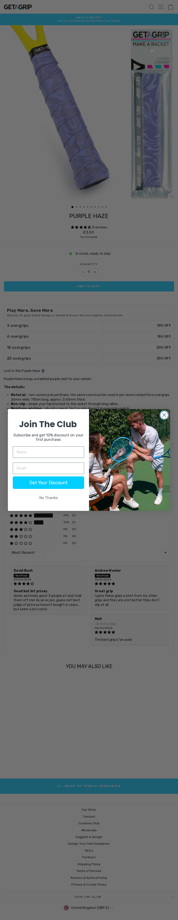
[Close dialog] (164, 415)
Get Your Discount (48, 482)
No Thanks (48, 498)
